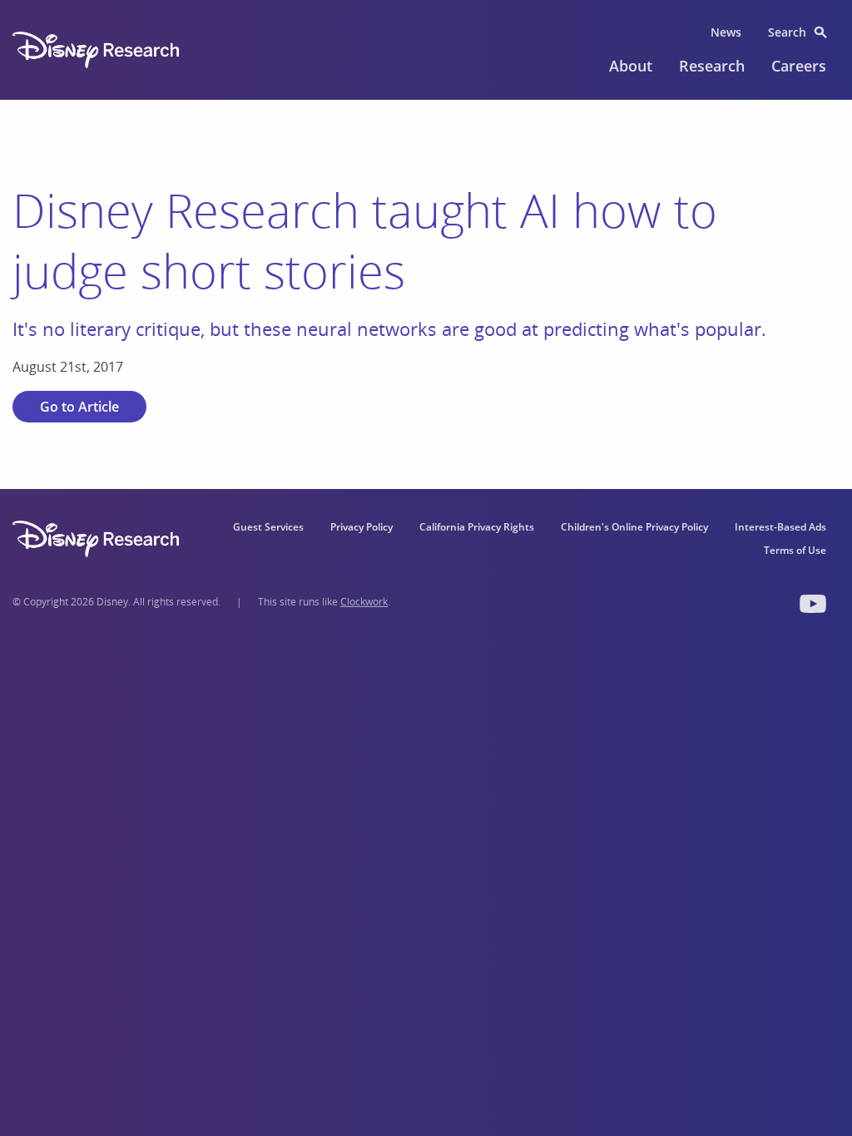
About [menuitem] (630, 66)
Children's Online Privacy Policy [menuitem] (634, 527)
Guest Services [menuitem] (268, 527)
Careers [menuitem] (798, 66)
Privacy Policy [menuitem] (361, 527)
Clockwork (364, 602)
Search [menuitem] (787, 32)
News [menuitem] (726, 32)
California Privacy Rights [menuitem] (476, 527)
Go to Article (79, 407)
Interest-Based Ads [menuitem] (780, 527)
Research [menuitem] (712, 66)
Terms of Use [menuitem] (795, 550)
